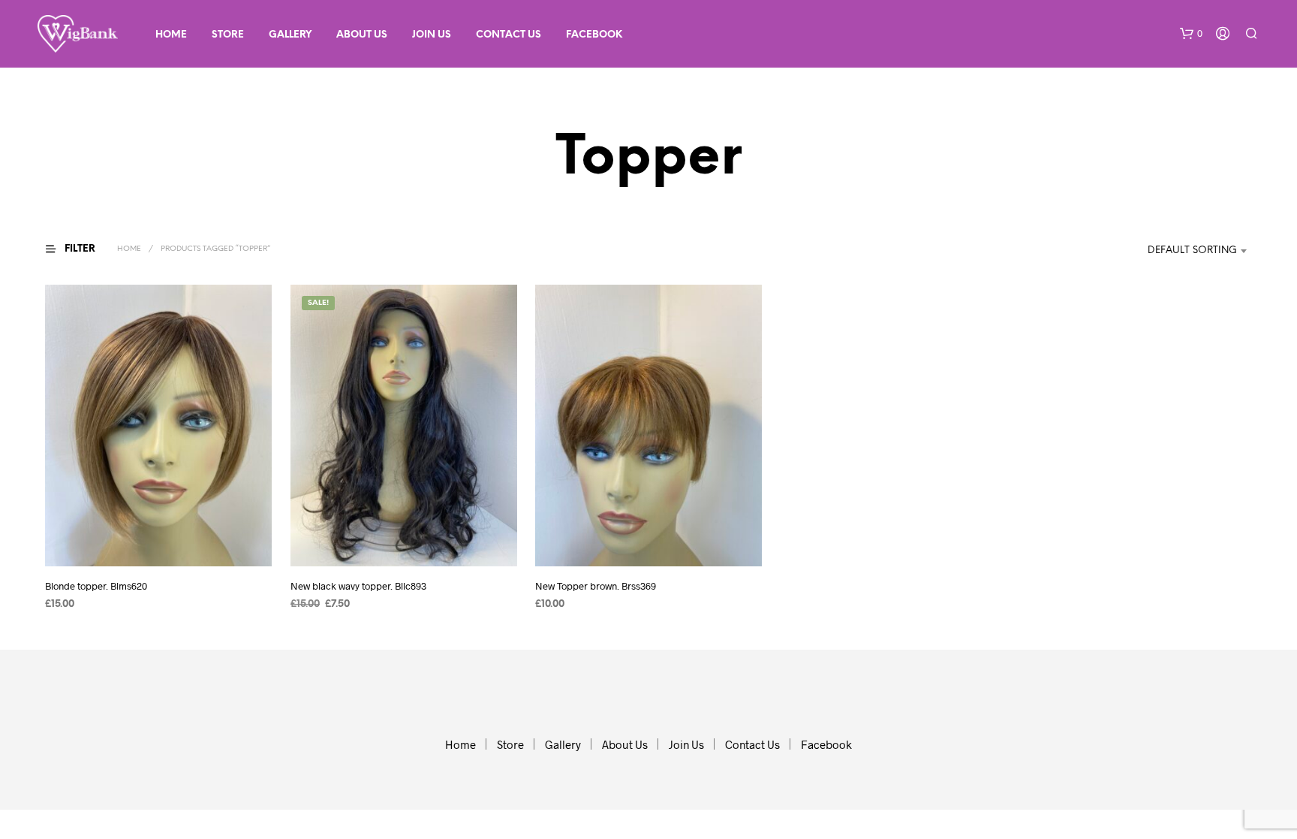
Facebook (594, 35)
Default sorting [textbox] (1192, 250)
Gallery (290, 35)
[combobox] (1176, 250)
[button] (1191, 33)
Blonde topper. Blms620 (96, 586)
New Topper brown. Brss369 (595, 586)
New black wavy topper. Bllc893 (358, 586)
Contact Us (508, 35)
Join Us (431, 35)
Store (228, 35)
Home (171, 35)
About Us (361, 35)
